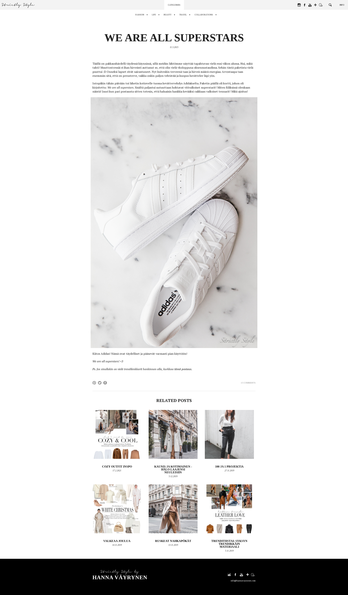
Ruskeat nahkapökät (173, 540)
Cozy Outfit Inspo (117, 466)
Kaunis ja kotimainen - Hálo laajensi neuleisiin (173, 469)
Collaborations (203, 14)
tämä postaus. (183, 369)
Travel (183, 14)
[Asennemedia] (321, 5)
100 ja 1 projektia (229, 466)
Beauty (167, 14)
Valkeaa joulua (116, 540)
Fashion (139, 14)
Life (154, 14)
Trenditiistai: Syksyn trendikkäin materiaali (229, 543)
